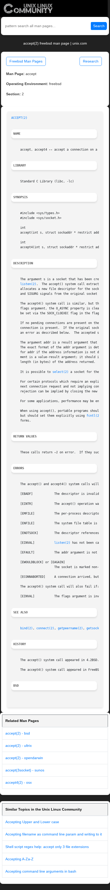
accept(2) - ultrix (18, 746)
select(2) (60, 372)
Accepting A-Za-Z (19, 859)
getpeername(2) (70, 628)
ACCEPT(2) (19, 118)
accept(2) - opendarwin (24, 758)
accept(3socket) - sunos (24, 770)
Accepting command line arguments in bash (40, 871)
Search (99, 26)
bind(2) (26, 628)
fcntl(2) (93, 415)
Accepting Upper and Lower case (32, 822)
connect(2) (45, 628)
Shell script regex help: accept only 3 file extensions (47, 847)
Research (90, 61)
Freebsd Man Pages (25, 61)
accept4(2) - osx (18, 782)
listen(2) (28, 284)
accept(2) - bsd (17, 733)
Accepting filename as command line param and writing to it (53, 834)
